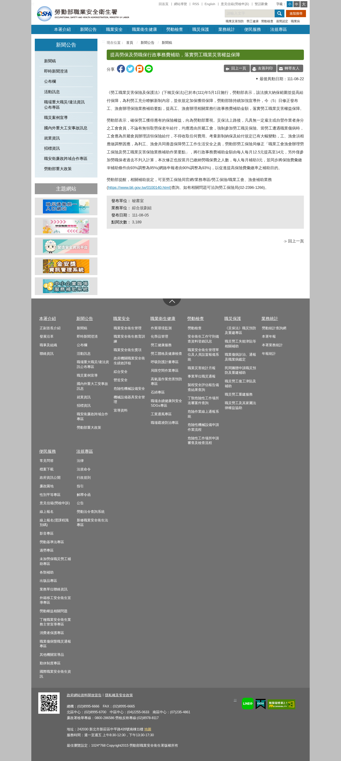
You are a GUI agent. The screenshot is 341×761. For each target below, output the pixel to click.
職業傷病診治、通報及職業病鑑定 (240, 357)
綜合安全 (121, 372)
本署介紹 (62, 29)
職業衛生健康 (144, 29)
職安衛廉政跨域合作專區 (65, 158)
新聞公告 (88, 29)
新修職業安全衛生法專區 (92, 522)
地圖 (147, 729)
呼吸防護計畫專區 (165, 362)
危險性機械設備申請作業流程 (203, 427)
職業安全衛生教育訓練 (129, 339)
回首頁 (163, 4)
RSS (196, 4)
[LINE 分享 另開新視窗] (149, 71)
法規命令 (84, 469)
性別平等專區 (50, 495)
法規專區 (278, 29)
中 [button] (296, 4)
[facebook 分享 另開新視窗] (121, 71)
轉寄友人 (292, 68)
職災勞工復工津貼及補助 (240, 383)
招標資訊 (52, 148)
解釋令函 (84, 495)
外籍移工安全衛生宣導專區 (55, 600)
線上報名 (47, 512)
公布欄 (50, 81)
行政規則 (84, 477)
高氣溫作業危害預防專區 (166, 381)
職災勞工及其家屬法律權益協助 (240, 405)
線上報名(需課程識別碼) (54, 522)
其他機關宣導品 (52, 654)
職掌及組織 (48, 345)
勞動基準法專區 (52, 542)
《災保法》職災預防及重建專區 (240, 330)
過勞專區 (47, 550)
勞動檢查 (267, 21)
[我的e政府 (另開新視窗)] (261, 705)
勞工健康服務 (161, 345)
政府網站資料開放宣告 (84, 695)
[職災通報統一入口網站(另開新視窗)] (66, 206)
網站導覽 (180, 4)
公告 (80, 503)
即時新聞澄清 (56, 71)
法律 (80, 461)
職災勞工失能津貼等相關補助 (240, 343)
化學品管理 (159, 336)
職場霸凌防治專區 (165, 423)
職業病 (295, 21)
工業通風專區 (161, 414)
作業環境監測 (161, 328)
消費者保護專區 (52, 633)
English (210, 4)
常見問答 (47, 461)
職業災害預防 (235, 21)
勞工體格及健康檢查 (166, 353)
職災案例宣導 (56, 117)
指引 (80, 486)
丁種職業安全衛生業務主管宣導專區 (55, 622)
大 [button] (304, 4)
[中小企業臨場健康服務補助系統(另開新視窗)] (66, 286)
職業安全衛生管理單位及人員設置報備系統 (203, 354)
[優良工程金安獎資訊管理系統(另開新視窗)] (66, 266)
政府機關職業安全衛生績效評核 (129, 360)
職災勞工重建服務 (239, 394)
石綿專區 (158, 392)
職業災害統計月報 (202, 368)
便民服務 (252, 29)
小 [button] (289, 4)
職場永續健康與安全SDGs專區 (166, 403)
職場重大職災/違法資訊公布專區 (64, 105)
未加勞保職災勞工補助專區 (55, 561)
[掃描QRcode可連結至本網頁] (49, 712)
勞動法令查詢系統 (91, 512)
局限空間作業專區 (165, 370)
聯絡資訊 (47, 353)
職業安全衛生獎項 (128, 350)
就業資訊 (52, 138)
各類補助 (47, 572)
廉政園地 (47, 486)
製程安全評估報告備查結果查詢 (203, 387)
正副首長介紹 (50, 328)
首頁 (129, 42)
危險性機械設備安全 (129, 388)
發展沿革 (47, 336)
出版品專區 (48, 581)
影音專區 (47, 533)
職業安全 (114, 29)
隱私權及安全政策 (119, 695)
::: (32, 4)
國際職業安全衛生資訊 (55, 674)
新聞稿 (50, 61)
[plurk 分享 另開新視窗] (139, 71)
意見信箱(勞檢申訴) (235, 4)
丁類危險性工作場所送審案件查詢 (203, 400)
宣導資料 (121, 410)
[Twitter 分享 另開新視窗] (130, 71)
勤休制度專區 (50, 663)
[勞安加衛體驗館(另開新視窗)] (66, 226)
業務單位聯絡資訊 (54, 589)
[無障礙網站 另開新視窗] (282, 705)
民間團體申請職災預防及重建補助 (240, 370)
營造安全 (121, 380)
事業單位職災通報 (202, 376)
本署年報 (269, 336)
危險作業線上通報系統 (203, 414)
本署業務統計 (272, 345)
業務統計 (226, 29)
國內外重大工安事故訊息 (65, 128)
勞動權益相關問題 (54, 611)
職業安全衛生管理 (128, 328)
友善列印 (265, 68)
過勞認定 (282, 21)
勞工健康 (253, 21)
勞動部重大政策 (58, 169)
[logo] (82, 13)
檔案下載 (47, 469)
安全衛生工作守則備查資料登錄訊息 (203, 339)
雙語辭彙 (261, 4)
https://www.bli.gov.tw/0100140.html (139, 187)
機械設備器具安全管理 (129, 399)
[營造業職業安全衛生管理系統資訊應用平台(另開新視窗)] (66, 246)
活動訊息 (52, 92)
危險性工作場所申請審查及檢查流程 (203, 440)
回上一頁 (238, 68)
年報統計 (269, 353)
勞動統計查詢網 (274, 328)
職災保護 (200, 29)
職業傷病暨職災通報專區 (55, 644)
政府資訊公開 (50, 477)
